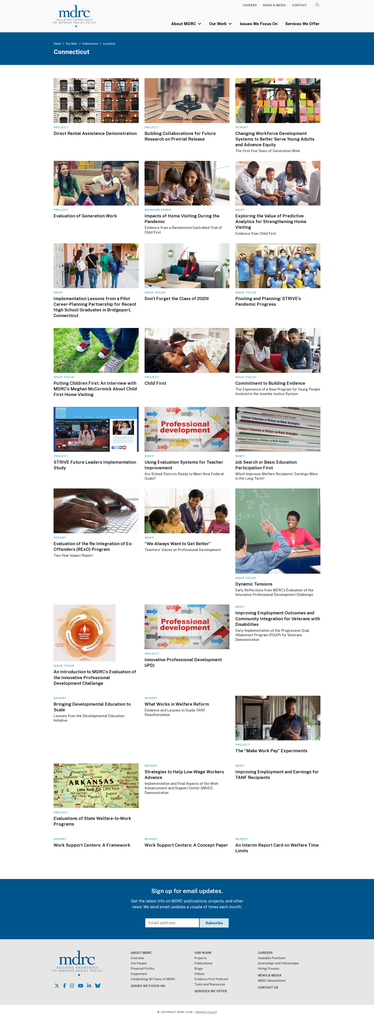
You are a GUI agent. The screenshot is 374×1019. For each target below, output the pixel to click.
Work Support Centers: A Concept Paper (186, 845)
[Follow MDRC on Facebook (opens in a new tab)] (64, 985)
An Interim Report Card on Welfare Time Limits (277, 848)
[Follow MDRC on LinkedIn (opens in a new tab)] (89, 985)
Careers (250, 5)
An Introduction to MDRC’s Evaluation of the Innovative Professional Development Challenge (95, 677)
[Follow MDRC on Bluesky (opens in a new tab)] (97, 985)
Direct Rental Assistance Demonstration (95, 133)
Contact (299, 5)
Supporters (139, 974)
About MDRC (184, 23)
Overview (137, 958)
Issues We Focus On (259, 23)
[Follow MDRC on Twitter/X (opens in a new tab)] (57, 985)
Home (57, 43)
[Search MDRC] (317, 5)
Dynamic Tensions (254, 584)
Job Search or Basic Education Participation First (266, 465)
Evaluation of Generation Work (85, 215)
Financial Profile (142, 968)
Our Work (218, 23)
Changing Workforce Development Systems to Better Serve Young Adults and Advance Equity (274, 139)
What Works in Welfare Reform (177, 704)
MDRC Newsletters (272, 981)
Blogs (198, 968)
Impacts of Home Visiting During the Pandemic (182, 218)
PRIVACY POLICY (206, 1012)
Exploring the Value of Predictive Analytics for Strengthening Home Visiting (270, 221)
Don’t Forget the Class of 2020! (177, 298)
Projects (200, 958)
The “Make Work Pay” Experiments (271, 750)
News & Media (274, 5)
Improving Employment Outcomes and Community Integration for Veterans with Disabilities (277, 618)
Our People (139, 963)
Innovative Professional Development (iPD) (183, 662)
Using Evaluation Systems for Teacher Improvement (184, 465)
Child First (155, 383)
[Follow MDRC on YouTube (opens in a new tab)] (80, 985)
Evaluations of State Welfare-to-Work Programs (92, 821)
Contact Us (268, 987)
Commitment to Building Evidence (270, 383)
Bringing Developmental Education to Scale (92, 707)
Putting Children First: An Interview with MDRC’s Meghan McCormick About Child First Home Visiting (95, 389)
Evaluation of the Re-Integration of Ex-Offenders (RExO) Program (93, 546)
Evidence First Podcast (211, 979)
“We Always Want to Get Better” (178, 543)
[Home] (80, 16)
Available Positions (272, 958)
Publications (90, 43)
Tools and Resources (209, 984)
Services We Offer (302, 23)
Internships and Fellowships (278, 963)
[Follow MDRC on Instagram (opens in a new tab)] (72, 985)
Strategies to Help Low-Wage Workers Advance (184, 774)
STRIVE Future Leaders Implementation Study (95, 465)
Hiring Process (268, 968)
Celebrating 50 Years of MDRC (153, 979)
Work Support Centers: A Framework (92, 845)
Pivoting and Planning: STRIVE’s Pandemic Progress (268, 301)
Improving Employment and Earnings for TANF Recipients (277, 774)
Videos (199, 974)
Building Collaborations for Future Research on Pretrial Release (180, 136)
